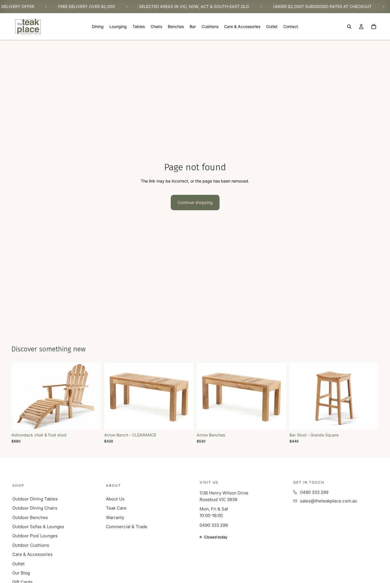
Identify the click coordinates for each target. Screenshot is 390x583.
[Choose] (184, 421)
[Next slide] (184, 396)
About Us (115, 499)
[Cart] (373, 27)
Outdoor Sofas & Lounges (38, 526)
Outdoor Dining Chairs (34, 508)
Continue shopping (195, 202)
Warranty (115, 517)
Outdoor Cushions (30, 545)
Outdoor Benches (30, 517)
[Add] (92, 421)
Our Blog (21, 573)
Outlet (18, 563)
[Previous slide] (112, 396)
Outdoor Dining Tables (35, 499)
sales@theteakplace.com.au (328, 501)
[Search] (349, 27)
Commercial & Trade (126, 526)
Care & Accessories (32, 554)
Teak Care (116, 508)
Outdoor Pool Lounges (35, 535)
